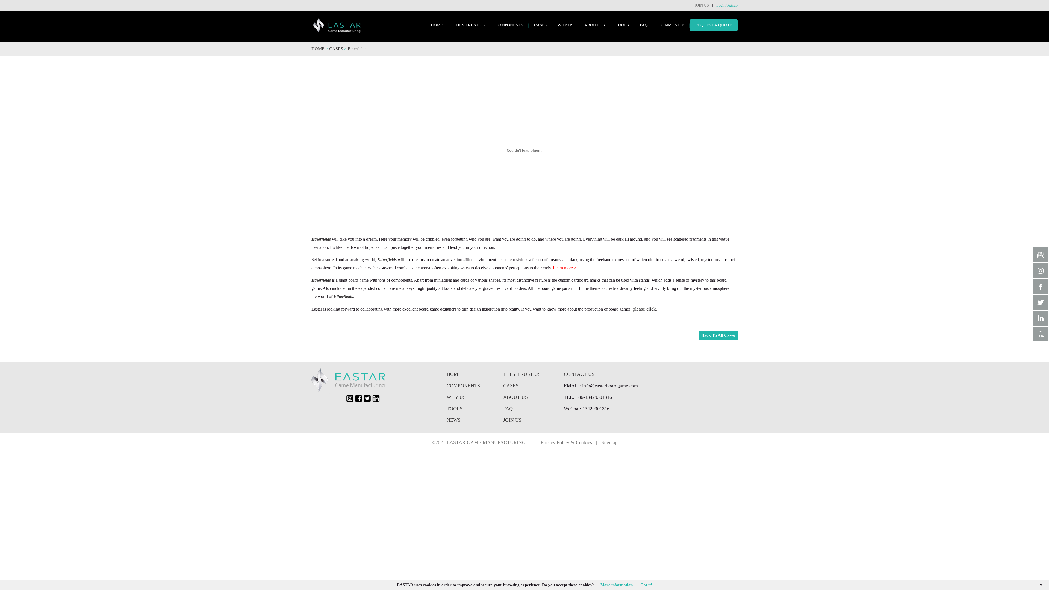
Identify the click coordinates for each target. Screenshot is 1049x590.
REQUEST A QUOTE (713, 25)
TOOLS (622, 25)
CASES (540, 25)
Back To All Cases (718, 335)
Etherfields (357, 48)
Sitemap (609, 442)
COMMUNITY (671, 25)
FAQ (644, 25)
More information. (617, 585)
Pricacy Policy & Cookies (566, 442)
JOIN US (702, 5)
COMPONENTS (509, 25)
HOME (437, 25)
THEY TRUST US (469, 25)
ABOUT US (594, 25)
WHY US (565, 25)
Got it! (646, 585)
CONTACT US (579, 374)
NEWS (454, 420)
